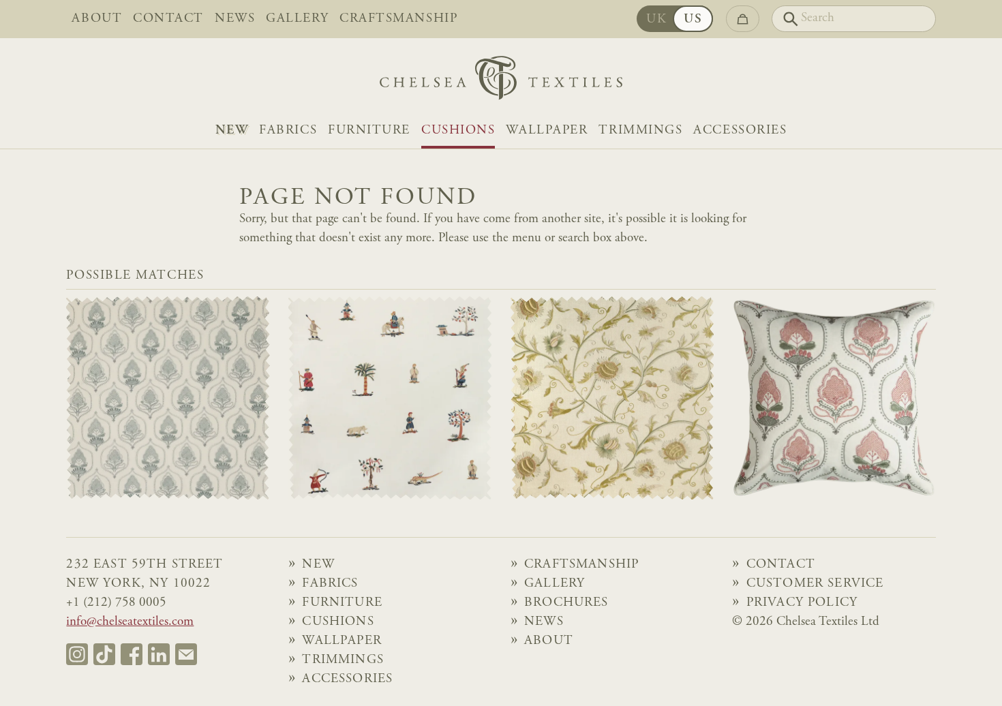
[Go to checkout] (742, 18)
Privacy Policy (801, 603)
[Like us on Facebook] (131, 654)
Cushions (458, 131)
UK (656, 20)
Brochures (566, 603)
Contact (168, 19)
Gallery (297, 19)
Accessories (740, 131)
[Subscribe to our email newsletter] (186, 654)
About (97, 19)
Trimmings (640, 131)
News (235, 19)
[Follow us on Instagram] (77, 654)
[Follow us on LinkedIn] (159, 654)
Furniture (369, 131)
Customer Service (815, 584)
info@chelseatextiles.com (130, 622)
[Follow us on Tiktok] (104, 654)
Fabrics (288, 131)
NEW (232, 131)
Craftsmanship (398, 19)
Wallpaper (547, 131)
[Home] (501, 81)
